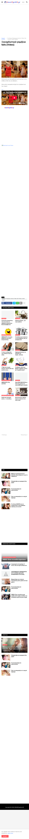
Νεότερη (4, 434)
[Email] (20, 303)
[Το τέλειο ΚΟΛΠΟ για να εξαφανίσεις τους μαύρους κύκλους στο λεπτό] (5, 506)
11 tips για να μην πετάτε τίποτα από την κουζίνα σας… (7, 368)
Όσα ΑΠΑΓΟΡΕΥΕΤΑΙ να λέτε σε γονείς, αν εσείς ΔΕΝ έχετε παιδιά (21, 384)
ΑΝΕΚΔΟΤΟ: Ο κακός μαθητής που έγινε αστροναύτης (6, 338)
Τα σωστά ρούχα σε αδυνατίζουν (16, 489)
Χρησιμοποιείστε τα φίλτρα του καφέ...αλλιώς (20, 353)
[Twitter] (14, 303)
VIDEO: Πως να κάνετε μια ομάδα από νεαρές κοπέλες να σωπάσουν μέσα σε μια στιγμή (19, 596)
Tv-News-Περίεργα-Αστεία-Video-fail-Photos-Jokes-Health (17, 39)
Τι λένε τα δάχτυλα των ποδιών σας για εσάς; (6, 353)
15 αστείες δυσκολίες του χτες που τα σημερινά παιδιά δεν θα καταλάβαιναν (7, 322)
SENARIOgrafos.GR (19, 807)
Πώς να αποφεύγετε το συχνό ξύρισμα (19, 497)
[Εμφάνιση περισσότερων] (24, 303)
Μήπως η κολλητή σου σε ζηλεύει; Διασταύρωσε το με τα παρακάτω (19, 475)
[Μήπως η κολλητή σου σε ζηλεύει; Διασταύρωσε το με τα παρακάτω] (5, 476)
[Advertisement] (14, 21)
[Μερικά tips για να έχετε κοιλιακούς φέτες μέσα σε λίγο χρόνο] (5, 581)
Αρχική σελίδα (3, 39)
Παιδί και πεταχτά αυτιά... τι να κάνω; (6, 398)
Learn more (10, 833)
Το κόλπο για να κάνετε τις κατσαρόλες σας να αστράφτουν (21, 338)
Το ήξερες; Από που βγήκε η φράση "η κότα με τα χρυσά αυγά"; (21, 368)
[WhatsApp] (17, 303)
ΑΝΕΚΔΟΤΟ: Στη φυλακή (5, 383)
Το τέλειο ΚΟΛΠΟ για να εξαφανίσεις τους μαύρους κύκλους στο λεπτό (18, 505)
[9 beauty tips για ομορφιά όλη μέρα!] (5, 483)
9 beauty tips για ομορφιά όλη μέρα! (19, 482)
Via (2, 89)
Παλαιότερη (24, 434)
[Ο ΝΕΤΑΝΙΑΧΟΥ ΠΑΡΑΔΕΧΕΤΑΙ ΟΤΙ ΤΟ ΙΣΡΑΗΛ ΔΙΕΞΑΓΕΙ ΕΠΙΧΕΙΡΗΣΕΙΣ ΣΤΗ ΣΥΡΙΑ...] (5, 574)
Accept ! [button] (5, 836)
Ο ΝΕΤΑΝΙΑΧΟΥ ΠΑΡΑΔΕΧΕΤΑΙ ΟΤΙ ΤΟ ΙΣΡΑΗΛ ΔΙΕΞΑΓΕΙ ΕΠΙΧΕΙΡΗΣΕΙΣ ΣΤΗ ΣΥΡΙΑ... (19, 573)
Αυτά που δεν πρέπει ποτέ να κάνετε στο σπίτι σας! (20, 399)
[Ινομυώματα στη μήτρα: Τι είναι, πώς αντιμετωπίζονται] (5, 566)
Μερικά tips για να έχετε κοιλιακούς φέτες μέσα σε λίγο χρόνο (19, 581)
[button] (2, 2)
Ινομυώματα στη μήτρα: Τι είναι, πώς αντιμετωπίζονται (19, 564)
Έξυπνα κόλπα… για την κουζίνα (20, 321)
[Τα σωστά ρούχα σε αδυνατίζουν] (5, 491)
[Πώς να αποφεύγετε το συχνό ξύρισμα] (5, 499)
